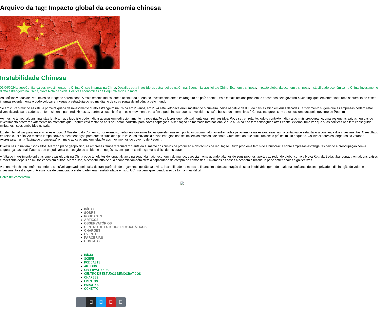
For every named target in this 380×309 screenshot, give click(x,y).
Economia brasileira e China (208, 87)
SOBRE (90, 212)
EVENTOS (92, 234)
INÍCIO (89, 209)
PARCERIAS (93, 237)
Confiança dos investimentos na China (52, 87)
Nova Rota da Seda (53, 91)
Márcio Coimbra (126, 91)
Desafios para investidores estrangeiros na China (152, 87)
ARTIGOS (91, 220)
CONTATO (92, 241)
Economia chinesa (243, 87)
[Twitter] (101, 302)
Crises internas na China (98, 87)
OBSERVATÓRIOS (98, 223)
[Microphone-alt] (81, 302)
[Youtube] (111, 302)
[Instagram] (91, 302)
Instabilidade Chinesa (33, 77)
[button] (190, 248)
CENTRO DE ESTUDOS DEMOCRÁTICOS (115, 227)
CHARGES (92, 230)
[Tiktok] (121, 302)
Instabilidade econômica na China (335, 87)
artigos (20, 87)
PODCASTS (93, 216)
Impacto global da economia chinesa (283, 87)
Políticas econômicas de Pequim (92, 91)
